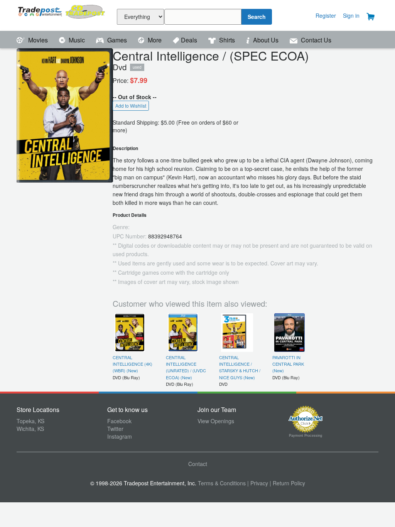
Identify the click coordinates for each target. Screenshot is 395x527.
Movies (38, 39)
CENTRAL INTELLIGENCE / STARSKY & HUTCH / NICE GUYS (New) (239, 367)
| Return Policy (287, 483)
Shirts (227, 39)
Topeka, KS (30, 421)
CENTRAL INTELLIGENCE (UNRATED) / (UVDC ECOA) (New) (186, 367)
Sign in (351, 15)
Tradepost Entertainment (62, 14)
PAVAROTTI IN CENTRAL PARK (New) (288, 364)
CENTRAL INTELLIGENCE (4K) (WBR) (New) (132, 364)
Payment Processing (305, 435)
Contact (197, 464)
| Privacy (257, 483)
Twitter (115, 428)
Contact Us (315, 39)
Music (76, 39)
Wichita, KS (30, 428)
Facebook (119, 421)
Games (117, 39)
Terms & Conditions (222, 483)
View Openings (216, 421)
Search (257, 16)
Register (326, 15)
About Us (266, 39)
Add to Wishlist (130, 105)
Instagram (119, 436)
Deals (190, 39)
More (154, 39)
